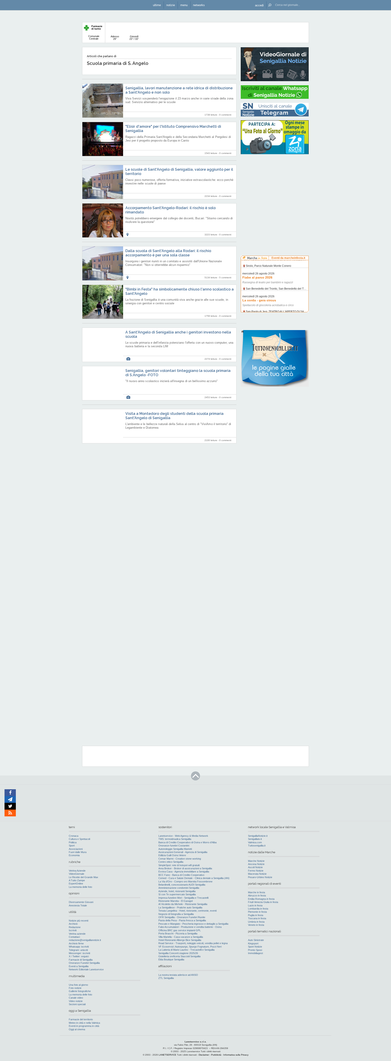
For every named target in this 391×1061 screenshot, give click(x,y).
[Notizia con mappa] (127, 234)
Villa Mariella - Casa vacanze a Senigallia (180, 937)
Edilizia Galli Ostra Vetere (172, 855)
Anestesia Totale (78, 905)
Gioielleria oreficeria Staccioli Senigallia (179, 956)
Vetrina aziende (77, 933)
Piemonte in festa (257, 911)
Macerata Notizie (257, 873)
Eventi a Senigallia (78, 966)
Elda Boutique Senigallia (171, 959)
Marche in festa (256, 892)
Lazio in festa (255, 905)
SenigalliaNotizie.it (257, 835)
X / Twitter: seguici (79, 956)
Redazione (75, 927)
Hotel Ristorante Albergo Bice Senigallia (179, 940)
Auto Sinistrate (256, 940)
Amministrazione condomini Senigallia (178, 887)
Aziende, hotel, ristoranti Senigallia (177, 891)
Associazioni (76, 849)
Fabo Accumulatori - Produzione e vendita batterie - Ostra (190, 927)
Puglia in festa (255, 915)
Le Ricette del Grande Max (83, 877)
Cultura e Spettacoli (79, 839)
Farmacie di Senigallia (81, 959)
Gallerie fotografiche (80, 991)
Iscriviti (72, 930)
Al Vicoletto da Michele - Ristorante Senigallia (182, 904)
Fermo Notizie (255, 870)
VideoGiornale (76, 873)
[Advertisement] (275, 186)
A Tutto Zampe (77, 880)
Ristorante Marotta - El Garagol (175, 901)
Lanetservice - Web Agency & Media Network (183, 835)
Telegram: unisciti (78, 950)
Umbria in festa (256, 921)
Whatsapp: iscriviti (79, 946)
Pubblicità (216, 1055)
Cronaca (73, 835)
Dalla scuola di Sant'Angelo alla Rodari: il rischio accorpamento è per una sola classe (168, 253)
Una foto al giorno (78, 984)
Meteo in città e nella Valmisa (84, 1022)
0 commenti (225, 114)
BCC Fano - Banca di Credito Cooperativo (181, 875)
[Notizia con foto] (128, 359)
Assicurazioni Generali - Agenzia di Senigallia (182, 852)
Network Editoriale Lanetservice (86, 969)
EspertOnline (76, 883)
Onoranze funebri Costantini (173, 845)
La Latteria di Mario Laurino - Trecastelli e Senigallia (186, 949)
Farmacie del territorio (81, 1019)
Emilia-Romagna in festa (261, 899)
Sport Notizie (255, 946)
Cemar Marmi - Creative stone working (179, 858)
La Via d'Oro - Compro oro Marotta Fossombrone (185, 881)
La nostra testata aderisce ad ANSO (178, 975)
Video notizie (76, 1001)
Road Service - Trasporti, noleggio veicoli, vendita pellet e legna (193, 943)
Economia (74, 855)
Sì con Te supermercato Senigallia (177, 894)
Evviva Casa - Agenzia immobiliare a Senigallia (183, 871)
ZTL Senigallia (166, 978)
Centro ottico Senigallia (170, 861)
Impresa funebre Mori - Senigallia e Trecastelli (183, 897)
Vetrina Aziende (77, 870)
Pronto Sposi (255, 950)
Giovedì (134, 37)
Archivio (73, 923)
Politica (72, 842)
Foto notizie (75, 988)
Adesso (115, 37)
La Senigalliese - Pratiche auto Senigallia (180, 907)
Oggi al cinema (77, 1029)
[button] (259, 5)
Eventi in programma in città (84, 1026)
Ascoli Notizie (255, 867)
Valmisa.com (255, 842)
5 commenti (225, 277)
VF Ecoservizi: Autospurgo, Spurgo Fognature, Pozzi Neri (190, 946)
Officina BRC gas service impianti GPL (179, 930)
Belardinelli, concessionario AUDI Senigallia (181, 884)
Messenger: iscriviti (79, 953)
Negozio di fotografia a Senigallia (176, 914)
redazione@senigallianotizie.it (85, 940)
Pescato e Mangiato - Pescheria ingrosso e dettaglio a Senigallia (193, 923)
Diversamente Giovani (81, 902)
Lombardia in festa (258, 908)
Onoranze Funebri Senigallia (84, 963)
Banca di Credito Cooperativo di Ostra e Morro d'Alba (187, 842)
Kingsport (253, 943)
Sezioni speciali (77, 1004)
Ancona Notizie (256, 864)
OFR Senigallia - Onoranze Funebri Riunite (181, 917)
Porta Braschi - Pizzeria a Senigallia (177, 933)
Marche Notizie (256, 861)
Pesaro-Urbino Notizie (260, 877)
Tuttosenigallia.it (256, 845)
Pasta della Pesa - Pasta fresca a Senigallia (182, 920)
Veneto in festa (256, 925)
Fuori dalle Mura (77, 852)
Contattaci (74, 937)
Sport (72, 845)
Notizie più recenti (78, 920)
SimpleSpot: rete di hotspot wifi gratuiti (179, 865)
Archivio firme (76, 943)
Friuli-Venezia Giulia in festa (263, 902)
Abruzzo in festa (257, 895)
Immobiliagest (255, 953)
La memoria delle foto (80, 887)
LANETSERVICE (167, 1055)
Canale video (76, 997)
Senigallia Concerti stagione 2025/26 (178, 953)
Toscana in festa (257, 918)
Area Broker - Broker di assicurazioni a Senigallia (185, 868)
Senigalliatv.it (255, 839)
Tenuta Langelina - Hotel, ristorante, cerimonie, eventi (187, 910)
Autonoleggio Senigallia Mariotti (175, 849)
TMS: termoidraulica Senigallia (174, 839)
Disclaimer (204, 1055)
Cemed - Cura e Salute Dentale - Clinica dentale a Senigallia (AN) (193, 878)
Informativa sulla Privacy (235, 1055)
